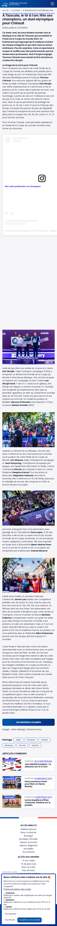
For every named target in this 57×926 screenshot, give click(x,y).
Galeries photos (28, 829)
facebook (10, 900)
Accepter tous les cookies (29, 920)
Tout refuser (10, 920)
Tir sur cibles (28, 861)
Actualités (16, 10)
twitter (9, 907)
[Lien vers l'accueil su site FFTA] (14, 4)
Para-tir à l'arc (28, 867)
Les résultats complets (28, 722)
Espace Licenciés (28, 842)
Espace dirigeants (28, 846)
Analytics (10, 893)
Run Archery (28, 870)
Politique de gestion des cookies (17, 889)
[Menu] (52, 3)
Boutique (28, 836)
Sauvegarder (10, 914)
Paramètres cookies (9, 872)
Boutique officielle (28, 839)
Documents (28, 852)
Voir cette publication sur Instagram (22, 186)
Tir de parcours (28, 864)
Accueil (5, 10)
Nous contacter (28, 833)
